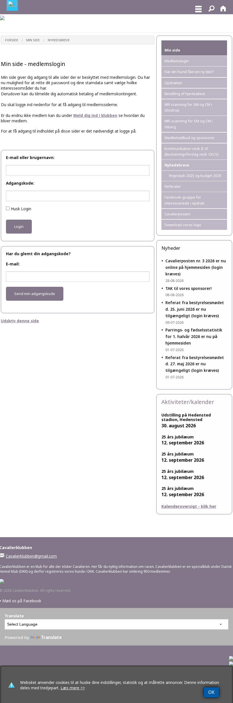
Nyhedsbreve (59, 40)
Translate (51, 637)
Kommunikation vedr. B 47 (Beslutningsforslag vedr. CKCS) (192, 151)
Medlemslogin (177, 60)
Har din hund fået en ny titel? (189, 71)
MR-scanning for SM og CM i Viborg (189, 123)
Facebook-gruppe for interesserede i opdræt (184, 200)
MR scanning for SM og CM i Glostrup (188, 107)
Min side (33, 40)
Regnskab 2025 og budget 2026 (195, 175)
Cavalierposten (177, 214)
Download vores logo (183, 224)
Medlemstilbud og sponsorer (190, 137)
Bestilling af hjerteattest (185, 93)
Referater (173, 186)
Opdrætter (173, 82)
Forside (11, 40)
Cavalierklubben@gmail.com (31, 556)
